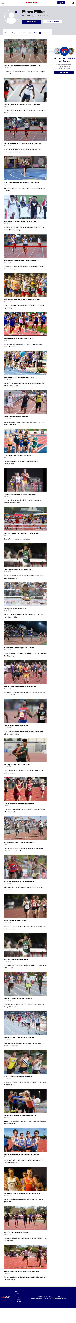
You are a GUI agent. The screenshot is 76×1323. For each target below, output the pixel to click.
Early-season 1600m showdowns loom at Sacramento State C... (23, 1193)
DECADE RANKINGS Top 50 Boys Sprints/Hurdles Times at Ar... (23, 143)
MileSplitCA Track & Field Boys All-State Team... (19, 998)
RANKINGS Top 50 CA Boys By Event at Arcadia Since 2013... (22, 299)
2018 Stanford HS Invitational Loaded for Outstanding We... (22, 1154)
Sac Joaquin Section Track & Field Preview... (17, 765)
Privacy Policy (47, 1296)
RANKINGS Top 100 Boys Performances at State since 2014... (22, 66)
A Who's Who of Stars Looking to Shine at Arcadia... (19, 648)
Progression (16, 33)
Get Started (64, 72)
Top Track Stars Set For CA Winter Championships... (20, 843)
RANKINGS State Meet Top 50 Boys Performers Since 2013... (22, 221)
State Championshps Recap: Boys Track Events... (19, 1076)
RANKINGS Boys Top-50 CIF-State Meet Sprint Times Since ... (23, 104)
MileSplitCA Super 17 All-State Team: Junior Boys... (20, 1037)
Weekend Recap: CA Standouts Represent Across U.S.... (21, 377)
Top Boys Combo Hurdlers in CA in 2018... (16, 959)
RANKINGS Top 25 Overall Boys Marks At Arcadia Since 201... (22, 260)
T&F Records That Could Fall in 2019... (16, 920)
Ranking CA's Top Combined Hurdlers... (16, 609)
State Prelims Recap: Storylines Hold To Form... (18, 455)
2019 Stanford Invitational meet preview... (17, 726)
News (37, 33)
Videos (26, 33)
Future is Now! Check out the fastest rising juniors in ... (20, 1115)
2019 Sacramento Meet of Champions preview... (18, 570)
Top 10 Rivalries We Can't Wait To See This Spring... (19, 881)
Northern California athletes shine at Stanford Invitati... (21, 687)
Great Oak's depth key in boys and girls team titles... (20, 804)
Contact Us (39, 1296)
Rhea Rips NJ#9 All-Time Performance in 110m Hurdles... (21, 533)
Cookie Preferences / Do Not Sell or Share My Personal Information (48, 1298)
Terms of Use (56, 1296)
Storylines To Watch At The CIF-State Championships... (21, 494)
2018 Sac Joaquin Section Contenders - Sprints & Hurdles (21, 1271)
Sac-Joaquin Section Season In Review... (16, 416)
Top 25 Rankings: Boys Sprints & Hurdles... (17, 1232)
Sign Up (61, 3)
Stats (6, 33)
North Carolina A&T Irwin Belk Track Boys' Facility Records (21, 182)
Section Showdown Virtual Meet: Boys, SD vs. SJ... (19, 338)
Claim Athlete (31, 22)
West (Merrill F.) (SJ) (28, 16)
